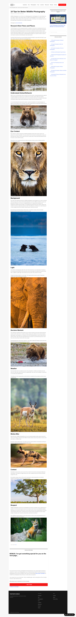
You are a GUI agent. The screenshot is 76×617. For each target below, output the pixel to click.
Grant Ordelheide (19, 22)
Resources (47, 4)
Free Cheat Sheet (70, 614)
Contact (54, 595)
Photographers (33, 4)
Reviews (51, 4)
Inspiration (25, 4)
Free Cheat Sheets (62, 4)
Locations (42, 4)
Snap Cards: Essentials (40, 573)
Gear (38, 4)
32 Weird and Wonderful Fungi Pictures (58, 52)
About (54, 597)
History (55, 4)
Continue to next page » (14, 586)
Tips (29, 4)
